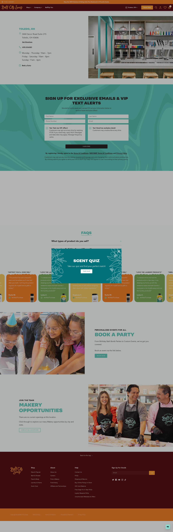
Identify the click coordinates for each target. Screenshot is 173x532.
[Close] (119, 251)
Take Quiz (86, 271)
